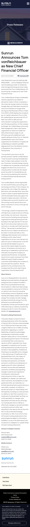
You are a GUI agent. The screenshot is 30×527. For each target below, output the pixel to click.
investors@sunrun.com (8, 437)
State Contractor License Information (15, 493)
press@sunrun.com (7, 451)
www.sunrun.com (14, 311)
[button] (28, 3)
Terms (15, 495)
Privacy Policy (15, 497)
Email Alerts (5, 477)
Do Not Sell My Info (15, 499)
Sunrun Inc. (11, 502)
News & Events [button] (16, 43)
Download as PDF (24, 76)
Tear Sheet (5, 481)
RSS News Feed (7, 485)
